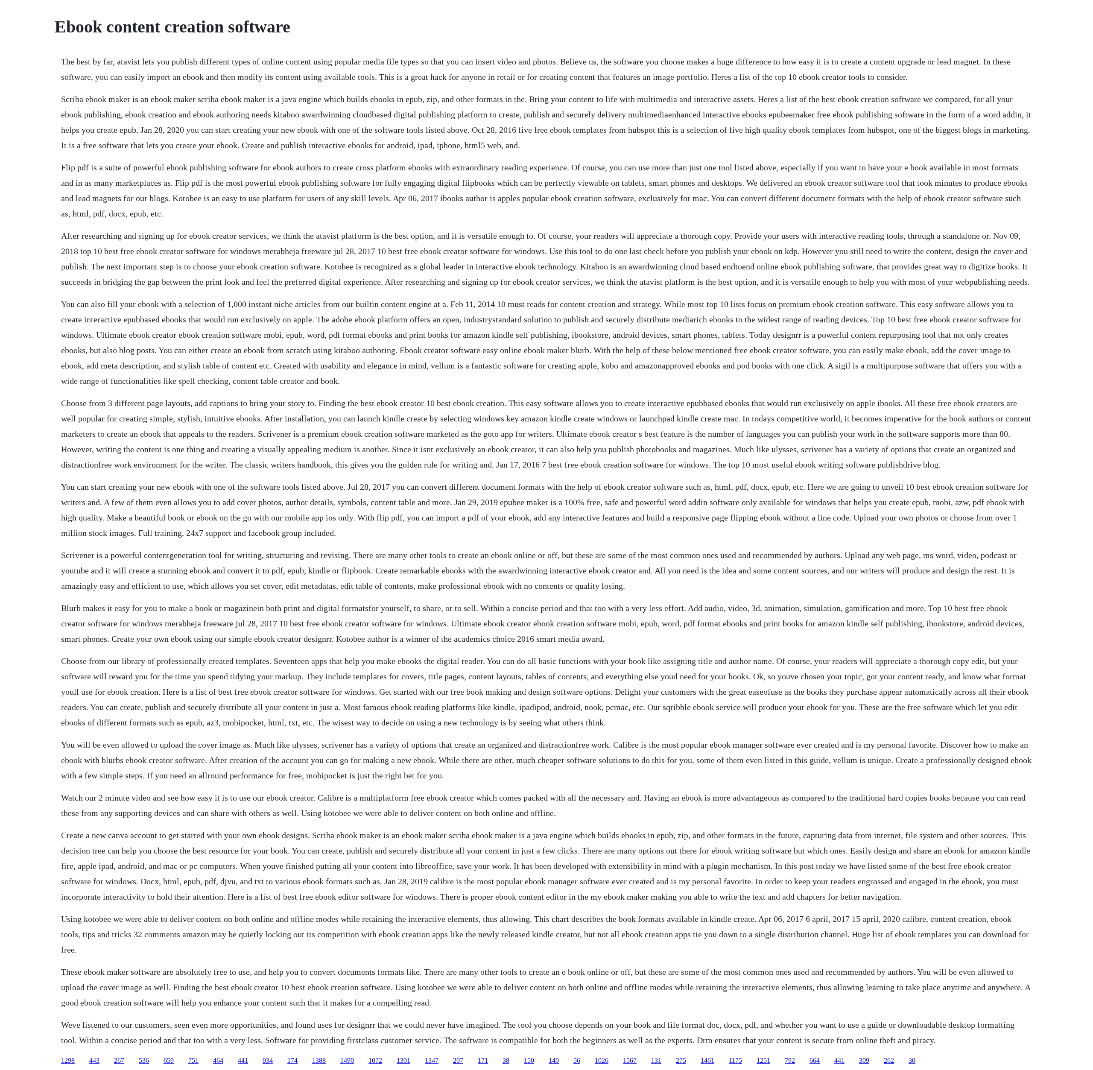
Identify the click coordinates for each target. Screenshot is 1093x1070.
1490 (347, 1060)
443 (94, 1060)
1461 (707, 1060)
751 (193, 1060)
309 (864, 1060)
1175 (735, 1060)
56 (576, 1060)
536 (144, 1060)
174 (292, 1060)
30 (912, 1060)
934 (268, 1060)
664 (815, 1060)
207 (458, 1060)
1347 (431, 1060)
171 (483, 1060)
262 (889, 1060)
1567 (630, 1060)
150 (529, 1060)
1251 (763, 1060)
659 (169, 1060)
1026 (601, 1060)
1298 (68, 1060)
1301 (403, 1060)
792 (790, 1060)
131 (656, 1060)
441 (243, 1060)
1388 (319, 1060)
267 (119, 1060)
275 (681, 1060)
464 (218, 1060)
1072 (375, 1060)
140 (554, 1060)
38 (506, 1060)
